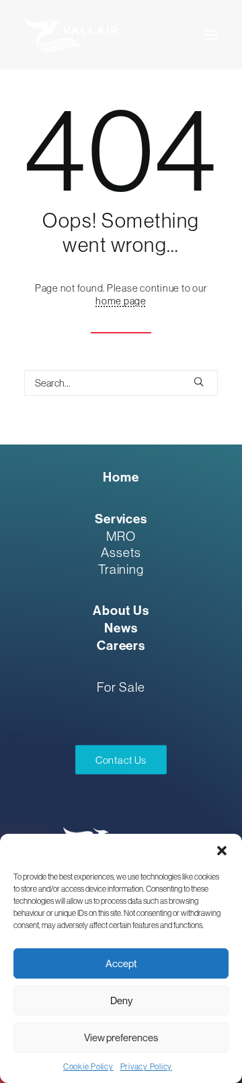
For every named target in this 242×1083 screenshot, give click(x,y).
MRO (121, 536)
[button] (222, 850)
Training (121, 569)
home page (121, 300)
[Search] (121, 383)
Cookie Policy (88, 1067)
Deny (121, 1000)
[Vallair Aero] (71, 35)
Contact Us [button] (121, 760)
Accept (121, 963)
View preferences (121, 1037)
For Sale (121, 687)
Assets (121, 552)
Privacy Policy (146, 1067)
